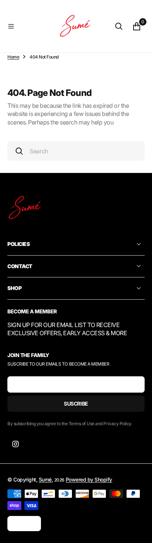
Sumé (45, 479)
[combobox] (76, 151)
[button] (31, 26)
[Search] (119, 26)
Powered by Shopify (89, 479)
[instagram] (15, 444)
